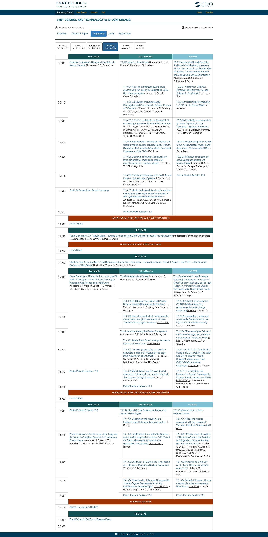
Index (111, 33)
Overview (62, 33)
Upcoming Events (64, 12)
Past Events (81, 12)
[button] (63, 46)
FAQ (103, 12)
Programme (98, 33)
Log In (199, 12)
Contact (94, 12)
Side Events (125, 33)
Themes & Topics (79, 33)
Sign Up (209, 12)
